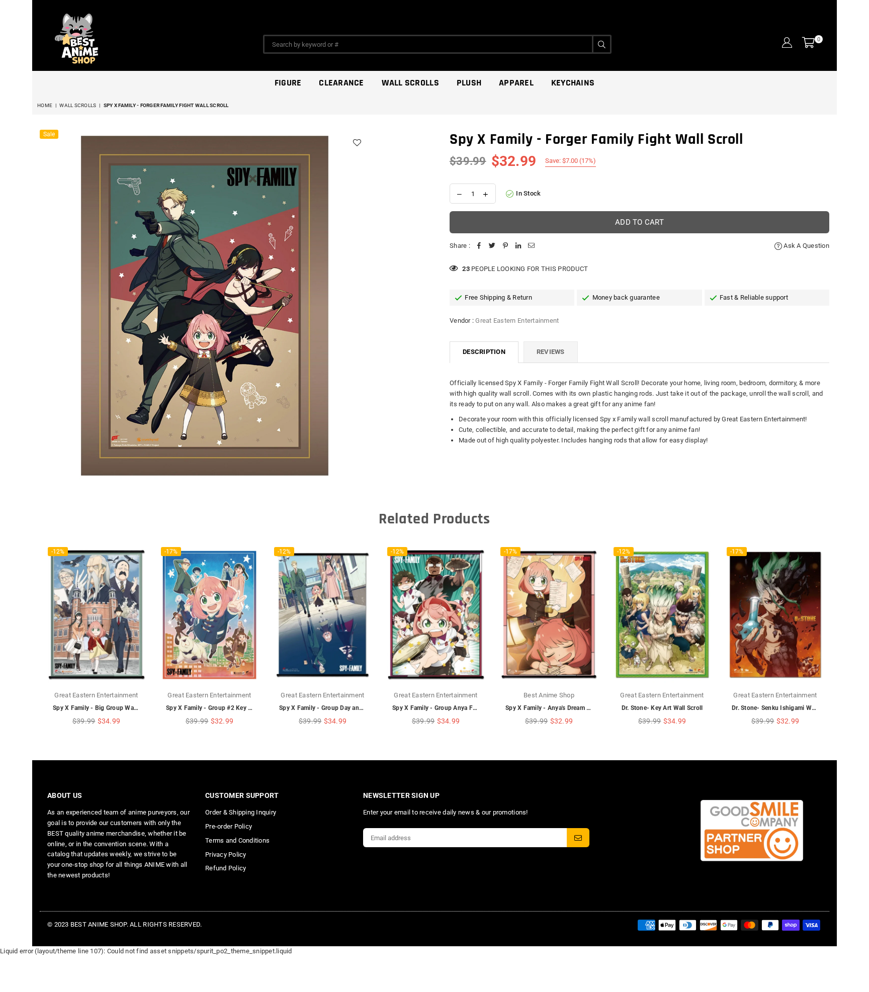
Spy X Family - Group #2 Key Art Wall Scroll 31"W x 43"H (245, 707)
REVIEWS (551, 351)
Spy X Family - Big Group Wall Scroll (103, 707)
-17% (171, 551)
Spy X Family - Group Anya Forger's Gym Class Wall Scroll (473, 707)
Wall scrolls (410, 82)
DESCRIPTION (484, 351)
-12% (57, 551)
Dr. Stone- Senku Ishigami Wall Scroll (784, 707)
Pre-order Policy (228, 826)
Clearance (341, 82)
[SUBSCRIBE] (578, 837)
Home (44, 105)
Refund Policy (225, 868)
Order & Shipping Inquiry (240, 812)
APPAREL (516, 82)
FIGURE (288, 82)
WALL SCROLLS (77, 105)
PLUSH (469, 82)
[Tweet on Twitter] (492, 246)
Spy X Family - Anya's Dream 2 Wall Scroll (563, 707)
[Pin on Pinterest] (505, 246)
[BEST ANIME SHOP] (123, 36)
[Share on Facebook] (479, 246)
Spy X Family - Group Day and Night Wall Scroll (345, 707)
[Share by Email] (531, 246)
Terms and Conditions (237, 840)
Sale (49, 134)
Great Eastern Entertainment (517, 320)
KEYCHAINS (572, 82)
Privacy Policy (225, 854)
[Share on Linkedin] (518, 246)
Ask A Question (805, 245)
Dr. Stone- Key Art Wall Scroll (662, 707)
